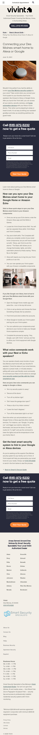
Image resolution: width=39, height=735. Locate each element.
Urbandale (23, 582)
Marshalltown (11, 582)
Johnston (10, 578)
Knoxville (23, 554)
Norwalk (22, 562)
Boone (9, 566)
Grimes (22, 566)
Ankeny (9, 586)
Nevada (9, 590)
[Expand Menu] (20, 13)
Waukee (22, 578)
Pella (8, 562)
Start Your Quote (19, 174)
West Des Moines (25, 586)
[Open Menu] (3, 2)
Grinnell (22, 558)
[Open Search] (33, 2)
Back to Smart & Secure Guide (16, 470)
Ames (8, 554)
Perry (8, 558)
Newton (9, 570)
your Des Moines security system (20, 90)
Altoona (22, 574)
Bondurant (23, 590)
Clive (8, 574)
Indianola (23, 570)
